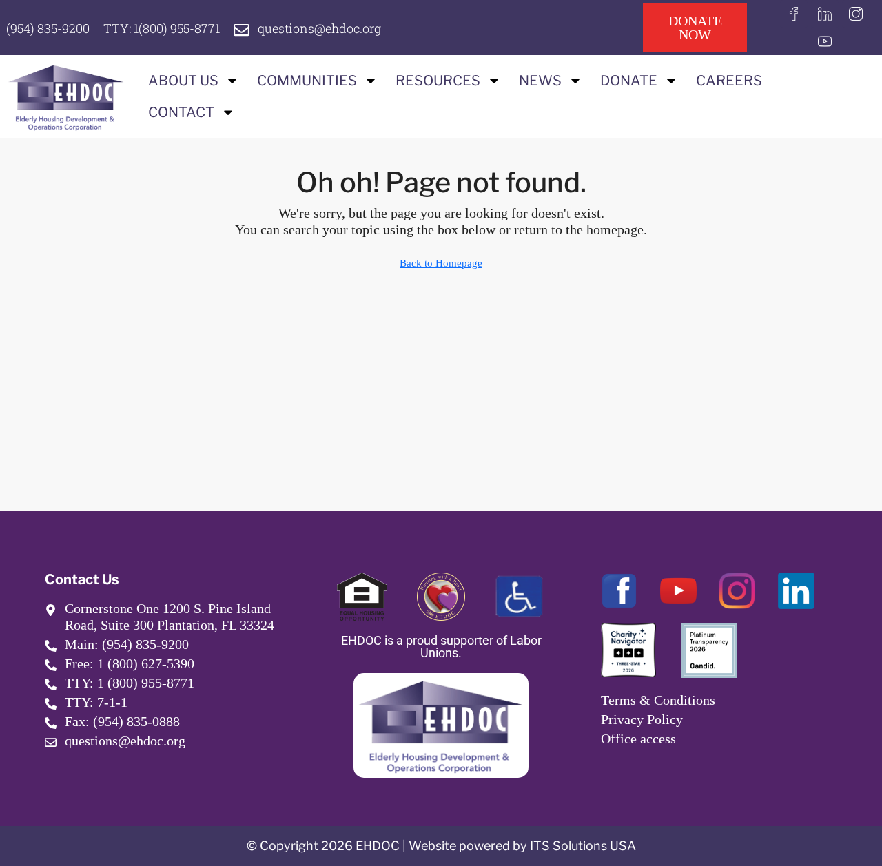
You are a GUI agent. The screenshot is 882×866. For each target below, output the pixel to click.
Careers (729, 80)
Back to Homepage (441, 263)
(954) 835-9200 (48, 28)
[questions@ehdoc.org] (241, 30)
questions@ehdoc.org (319, 28)
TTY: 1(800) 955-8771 (161, 28)
